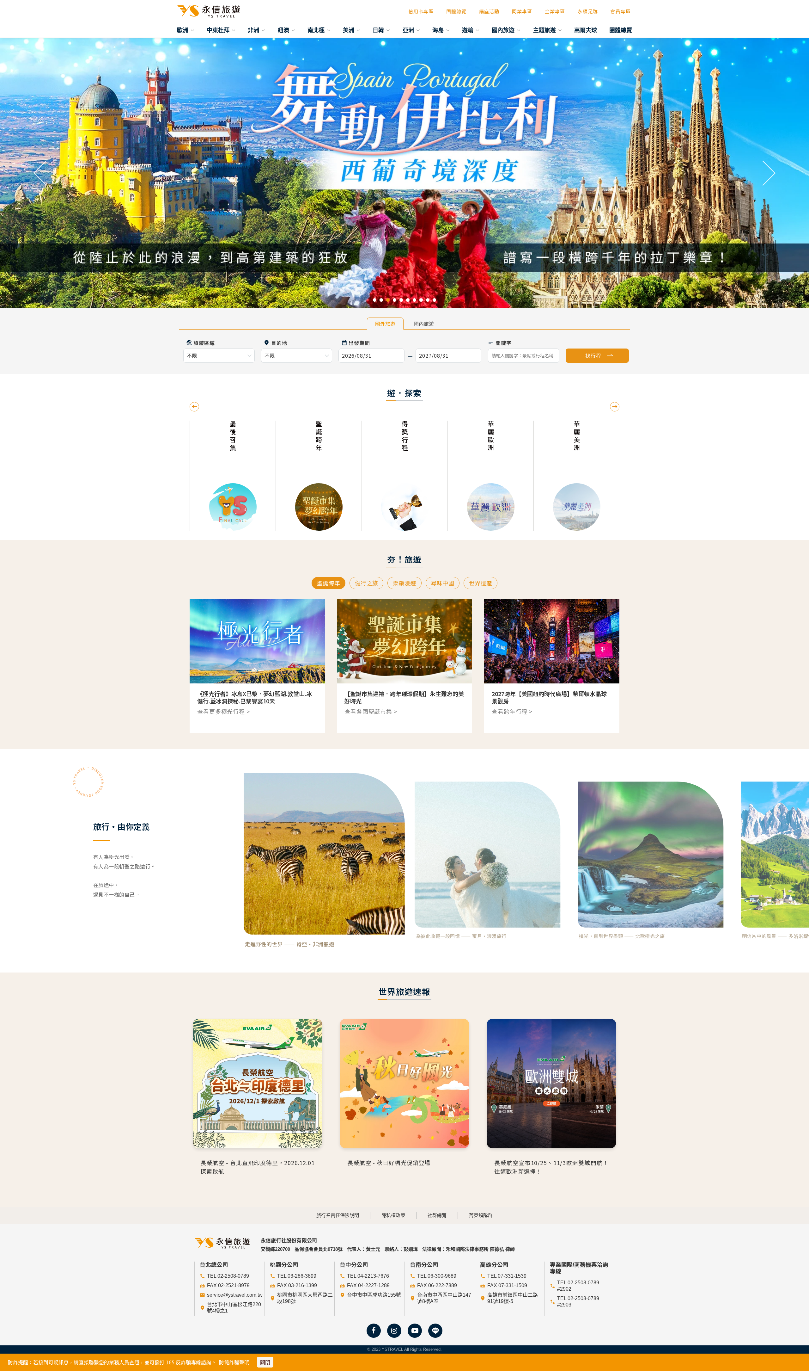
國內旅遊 (504, 30)
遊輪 (468, 30)
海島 (438, 30)
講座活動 (489, 11)
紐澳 (284, 30)
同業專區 (522, 11)
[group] (246, 476)
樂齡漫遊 (404, 583)
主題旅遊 (545, 30)
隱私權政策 (393, 1215)
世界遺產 (480, 583)
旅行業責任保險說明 (337, 1215)
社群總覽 (437, 1215)
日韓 (379, 30)
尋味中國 (442, 583)
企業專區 (555, 11)
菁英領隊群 (481, 1215)
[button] (40, 173)
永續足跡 (588, 11)
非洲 (254, 30)
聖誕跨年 (328, 583)
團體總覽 (456, 11)
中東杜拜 (219, 30)
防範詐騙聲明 (234, 1362)
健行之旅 (366, 583)
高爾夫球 (585, 30)
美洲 (349, 30)
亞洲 (409, 30)
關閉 (265, 1362)
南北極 (316, 30)
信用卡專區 (421, 11)
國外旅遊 (385, 323)
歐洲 (183, 30)
